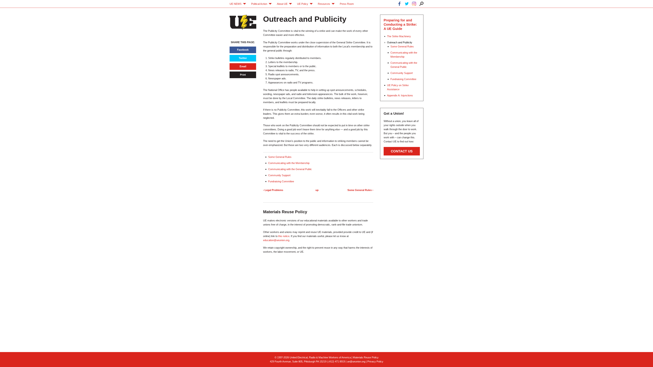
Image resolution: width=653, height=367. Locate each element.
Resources (324, 3)
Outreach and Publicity (399, 42)
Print (243, 74)
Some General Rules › (360, 190)
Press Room (347, 3)
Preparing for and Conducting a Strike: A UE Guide (400, 24)
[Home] (243, 22)
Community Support (279, 175)
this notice (283, 236)
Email (243, 66)
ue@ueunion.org (356, 361)
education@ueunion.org (276, 240)
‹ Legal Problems (273, 190)
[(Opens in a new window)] (399, 4)
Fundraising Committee (281, 181)
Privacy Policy (375, 361)
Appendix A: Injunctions (400, 95)
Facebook (243, 49)
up (317, 190)
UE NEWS (235, 3)
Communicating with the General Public (290, 169)
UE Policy (302, 3)
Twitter (243, 58)
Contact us (402, 151)
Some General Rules (279, 156)
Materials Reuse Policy (366, 357)
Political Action (259, 3)
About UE (282, 3)
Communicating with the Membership (288, 163)
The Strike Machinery (399, 36)
